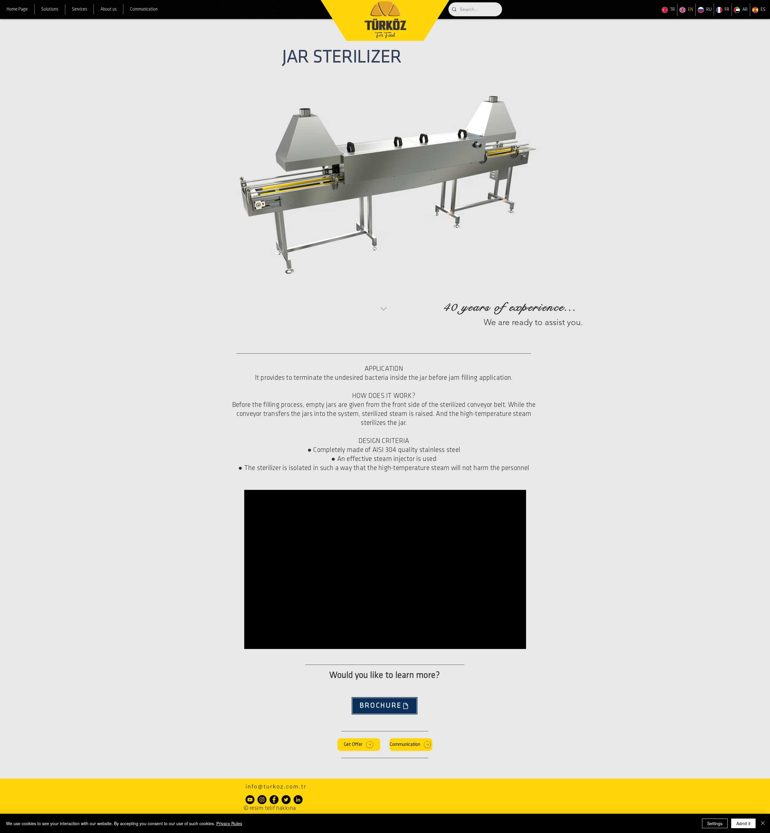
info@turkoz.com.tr (275, 786)
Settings (714, 823)
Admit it (743, 823)
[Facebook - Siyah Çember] (274, 799)
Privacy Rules (229, 823)
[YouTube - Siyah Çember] (249, 799)
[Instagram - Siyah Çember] (261, 799)
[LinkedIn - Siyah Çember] (298, 799)
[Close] (762, 823)
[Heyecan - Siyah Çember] (286, 799)
